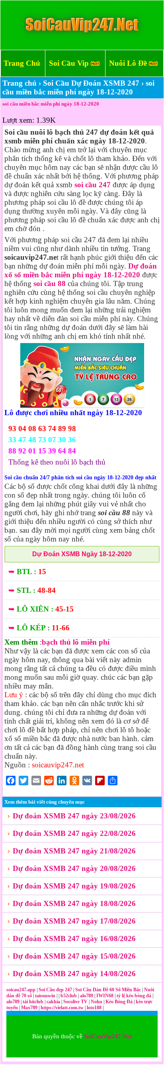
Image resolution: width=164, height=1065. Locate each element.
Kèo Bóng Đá (119, 1001)
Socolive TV (75, 1001)
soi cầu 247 (92, 184)
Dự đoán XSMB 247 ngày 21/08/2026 (74, 851)
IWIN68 (105, 995)
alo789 (87, 995)
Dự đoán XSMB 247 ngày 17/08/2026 (74, 921)
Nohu (96, 1001)
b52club (69, 995)
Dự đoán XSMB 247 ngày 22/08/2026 (74, 833)
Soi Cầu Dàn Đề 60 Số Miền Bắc (108, 989)
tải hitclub (34, 1001)
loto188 (94, 1007)
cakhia (54, 1001)
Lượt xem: (18, 120)
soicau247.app (20, 989)
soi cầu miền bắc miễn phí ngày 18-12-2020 (50, 104)
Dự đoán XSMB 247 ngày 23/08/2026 (74, 816)
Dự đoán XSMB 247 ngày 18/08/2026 (74, 903)
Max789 (29, 1007)
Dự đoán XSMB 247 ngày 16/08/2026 (74, 938)
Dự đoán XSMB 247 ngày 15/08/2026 (74, 956)
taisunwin (46, 995)
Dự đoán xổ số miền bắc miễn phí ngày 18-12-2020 (80, 270)
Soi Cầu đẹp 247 (55, 989)
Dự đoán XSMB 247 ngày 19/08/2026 (74, 886)
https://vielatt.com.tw (62, 1007)
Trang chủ (19, 83)
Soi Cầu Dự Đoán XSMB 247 (91, 83)
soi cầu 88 (49, 283)
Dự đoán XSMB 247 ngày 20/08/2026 (74, 868)
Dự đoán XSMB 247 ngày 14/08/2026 (74, 973)
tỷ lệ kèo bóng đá (134, 995)
